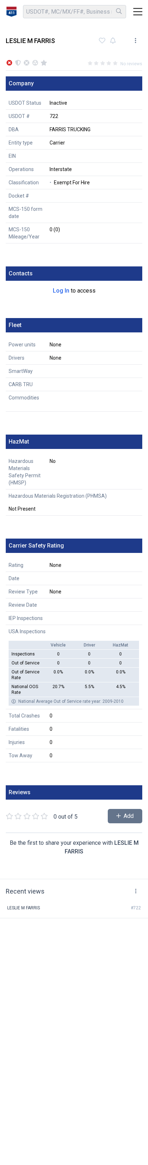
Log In (61, 290)
